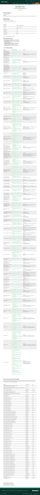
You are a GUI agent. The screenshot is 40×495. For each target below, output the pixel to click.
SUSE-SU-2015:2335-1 (6, 40)
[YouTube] (32, 490)
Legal (8, 490)
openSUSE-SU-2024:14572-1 (7, 45)
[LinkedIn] (36, 490)
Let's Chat (27, 490)
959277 (9, 36)
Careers (7, 490)
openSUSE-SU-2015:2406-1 (7, 43)
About (15, 490)
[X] (35, 490)
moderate (13, 21)
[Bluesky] (38, 490)
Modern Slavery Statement (12, 490)
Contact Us (33, 3)
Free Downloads (37, 3)
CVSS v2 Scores (5, 24)
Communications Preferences (20, 490)
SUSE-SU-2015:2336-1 (6, 41)
